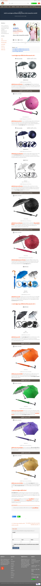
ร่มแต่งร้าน (12, 565)
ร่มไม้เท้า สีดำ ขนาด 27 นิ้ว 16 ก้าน (16, 223)
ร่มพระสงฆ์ (12, 574)
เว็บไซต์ (32, 539)
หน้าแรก (2, 6)
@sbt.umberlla (29, 500)
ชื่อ (13, 539)
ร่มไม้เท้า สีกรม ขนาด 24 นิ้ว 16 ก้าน (17, 153)
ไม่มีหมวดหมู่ (3, 49)
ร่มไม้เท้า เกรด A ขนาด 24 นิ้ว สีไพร (17, 483)
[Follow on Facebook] (32, 577)
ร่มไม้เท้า (12, 568)
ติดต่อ (33, 6)
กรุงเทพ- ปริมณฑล (5, 0)
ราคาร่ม (21, 6)
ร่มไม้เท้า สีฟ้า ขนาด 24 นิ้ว (15, 296)
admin (25, 16)
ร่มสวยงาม (3, 46)
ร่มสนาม (12, 572)
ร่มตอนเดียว (13, 561)
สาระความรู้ (3, 47)
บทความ (30, 6)
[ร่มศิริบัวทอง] (4, 3)
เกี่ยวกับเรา (35, 0)
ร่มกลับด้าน (12, 570)
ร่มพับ (12, 559)
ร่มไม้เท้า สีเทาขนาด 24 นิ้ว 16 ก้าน (16, 84)
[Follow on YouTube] (37, 577)
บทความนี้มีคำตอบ (35, 507)
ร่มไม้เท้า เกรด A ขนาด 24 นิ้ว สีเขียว (17, 410)
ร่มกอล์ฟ (12, 563)
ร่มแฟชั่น (12, 566)
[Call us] (36, 577)
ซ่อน (16, 47)
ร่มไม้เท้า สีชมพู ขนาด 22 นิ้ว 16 (16, 121)
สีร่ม (9, 6)
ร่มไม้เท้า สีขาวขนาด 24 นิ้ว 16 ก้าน (17, 186)
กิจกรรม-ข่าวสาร (4, 40)
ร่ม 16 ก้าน (12, 575)
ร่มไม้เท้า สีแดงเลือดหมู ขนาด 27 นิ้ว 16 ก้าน (18, 259)
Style (2, 39)
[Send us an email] (34, 577)
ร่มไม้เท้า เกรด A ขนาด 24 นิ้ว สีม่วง (17, 447)
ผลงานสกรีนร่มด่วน (26, 6)
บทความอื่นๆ (20, 11)
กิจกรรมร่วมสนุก (3, 42)
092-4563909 (17, 500)
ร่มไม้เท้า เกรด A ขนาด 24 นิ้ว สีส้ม (17, 373)
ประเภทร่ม (5, 6)
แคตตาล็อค (17, 6)
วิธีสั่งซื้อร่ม (13, 6)
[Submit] (28, 3)
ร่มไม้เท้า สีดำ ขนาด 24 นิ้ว (15, 337)
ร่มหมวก (12, 577)
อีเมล (23, 539)
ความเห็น (14, 532)
